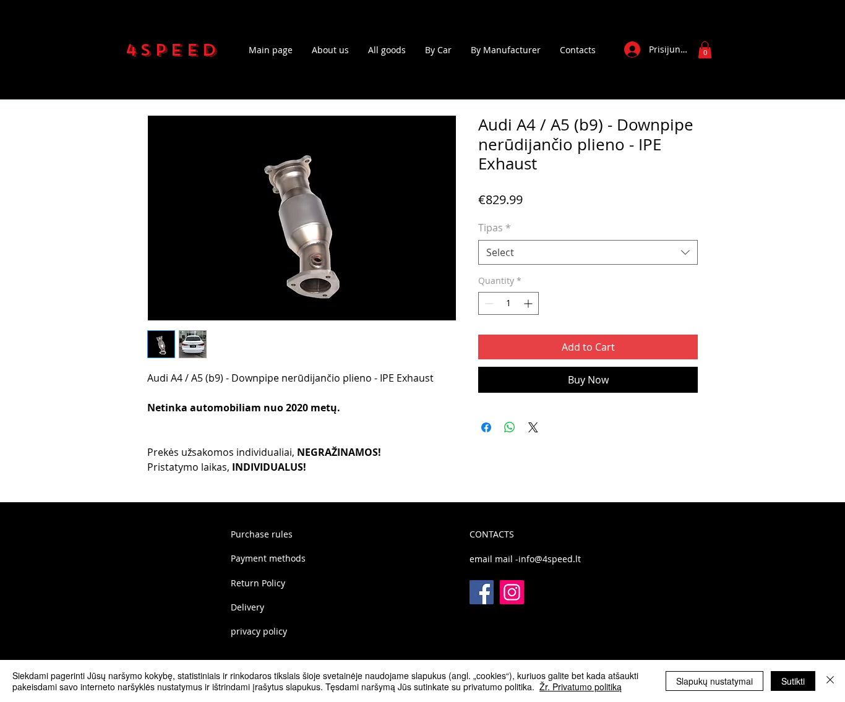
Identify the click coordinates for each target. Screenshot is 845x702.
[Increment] (529, 303)
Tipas (494, 227)
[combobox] (588, 252)
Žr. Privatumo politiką (580, 686)
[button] (705, 49)
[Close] (830, 681)
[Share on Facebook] (486, 427)
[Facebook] (482, 592)
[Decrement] (487, 303)
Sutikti (793, 681)
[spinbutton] (508, 303)
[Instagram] (512, 592)
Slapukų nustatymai (714, 681)
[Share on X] (533, 427)
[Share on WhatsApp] (509, 427)
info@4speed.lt (549, 559)
